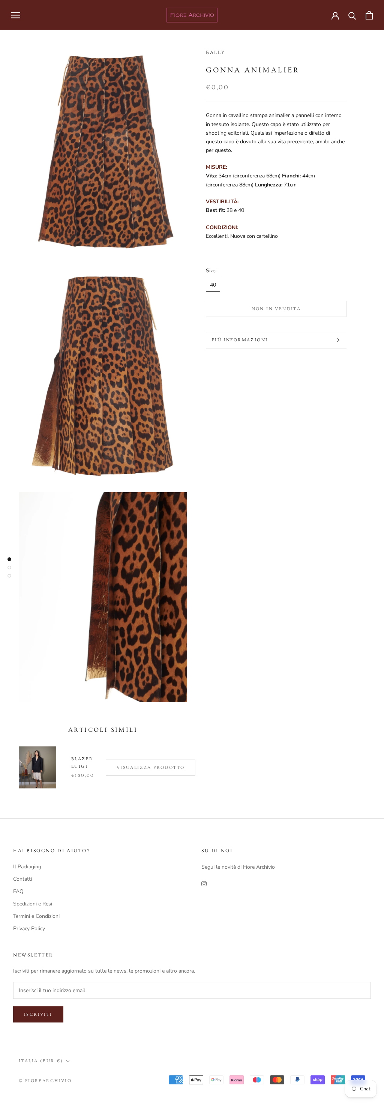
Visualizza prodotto (151, 767)
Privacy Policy (29, 928)
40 (213, 284)
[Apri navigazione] (15, 15)
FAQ (18, 891)
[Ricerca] (352, 15)
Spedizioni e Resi (32, 903)
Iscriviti (38, 1014)
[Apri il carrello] (369, 15)
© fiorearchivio (45, 1080)
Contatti (22, 879)
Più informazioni (240, 340)
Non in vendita (276, 308)
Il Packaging (27, 866)
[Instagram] (204, 883)
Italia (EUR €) (41, 1060)
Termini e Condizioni (36, 916)
